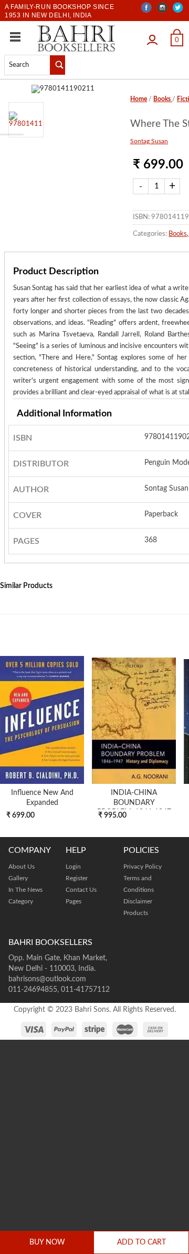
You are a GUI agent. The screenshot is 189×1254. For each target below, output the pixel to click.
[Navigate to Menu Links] (15, 36)
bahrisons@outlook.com (47, 979)
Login (155, 36)
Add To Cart (141, 1242)
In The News (25, 890)
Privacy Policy (142, 866)
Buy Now (47, 1242)
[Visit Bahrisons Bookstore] (76, 38)
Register (77, 878)
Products (135, 913)
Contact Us (81, 890)
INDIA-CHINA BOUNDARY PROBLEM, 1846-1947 (134, 802)
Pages (73, 901)
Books (162, 99)
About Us (21, 866)
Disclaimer (137, 901)
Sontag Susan (149, 141)
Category (20, 901)
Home (138, 99)
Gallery (18, 878)
